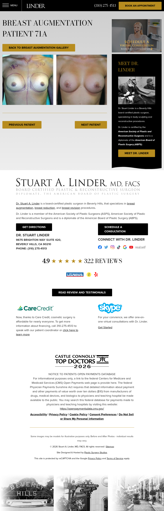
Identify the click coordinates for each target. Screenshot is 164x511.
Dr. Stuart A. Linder (28, 203)
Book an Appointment (140, 6)
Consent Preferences (103, 414)
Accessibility (38, 414)
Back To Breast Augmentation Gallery (39, 48)
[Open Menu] (5, 6)
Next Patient (91, 125)
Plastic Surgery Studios (95, 452)
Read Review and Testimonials (82, 292)
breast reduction (45, 208)
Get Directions (34, 227)
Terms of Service (115, 458)
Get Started (105, 327)
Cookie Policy (78, 414)
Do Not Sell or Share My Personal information (97, 416)
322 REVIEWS (82, 260)
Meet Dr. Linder (137, 153)
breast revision (71, 208)
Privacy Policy (58, 414)
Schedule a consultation (115, 229)
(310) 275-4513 (105, 5)
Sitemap (110, 446)
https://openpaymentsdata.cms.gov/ (82, 409)
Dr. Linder (36, 6)
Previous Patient (22, 125)
